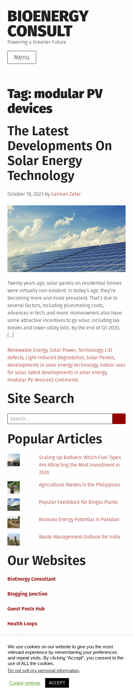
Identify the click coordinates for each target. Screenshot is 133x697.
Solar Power (62, 350)
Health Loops (22, 624)
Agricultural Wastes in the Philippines (79, 485)
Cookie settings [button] (25, 683)
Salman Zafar (66, 194)
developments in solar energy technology (52, 365)
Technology (90, 350)
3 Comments (64, 380)
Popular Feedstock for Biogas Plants (78, 502)
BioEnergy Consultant (31, 579)
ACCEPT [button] (57, 683)
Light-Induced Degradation (55, 357)
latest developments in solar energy (67, 372)
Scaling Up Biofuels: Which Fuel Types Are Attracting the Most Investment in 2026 (80, 464)
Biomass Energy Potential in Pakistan (79, 519)
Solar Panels (100, 357)
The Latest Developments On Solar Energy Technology (59, 153)
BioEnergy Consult (48, 23)
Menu (22, 57)
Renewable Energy (27, 350)
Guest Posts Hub (26, 609)
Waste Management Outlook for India (79, 537)
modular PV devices (29, 380)
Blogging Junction (27, 594)
